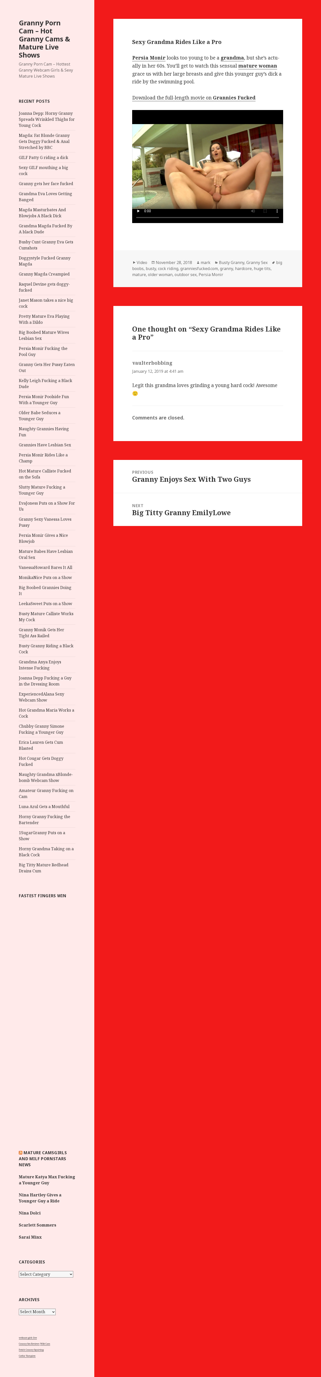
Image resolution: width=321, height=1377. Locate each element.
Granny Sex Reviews (29, 1343)
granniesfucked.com (199, 268)
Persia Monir (211, 274)
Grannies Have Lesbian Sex (45, 445)
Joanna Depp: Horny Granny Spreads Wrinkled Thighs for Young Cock (47, 119)
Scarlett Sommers (37, 1225)
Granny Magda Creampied (44, 274)
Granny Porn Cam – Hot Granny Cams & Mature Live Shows (44, 39)
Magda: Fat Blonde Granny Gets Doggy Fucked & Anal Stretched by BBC (44, 141)
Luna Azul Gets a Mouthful (44, 806)
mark (205, 262)
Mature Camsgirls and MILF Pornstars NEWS (43, 1159)
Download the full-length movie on (194, 97)
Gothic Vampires (27, 1355)
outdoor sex (186, 274)
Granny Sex (257, 262)
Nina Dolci (30, 1213)
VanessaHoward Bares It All (45, 567)
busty (151, 268)
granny (226, 268)
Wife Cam (45, 1343)
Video (142, 262)
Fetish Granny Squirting (31, 1349)
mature (139, 274)
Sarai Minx (30, 1237)
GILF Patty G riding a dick (43, 157)
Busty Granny (231, 262)
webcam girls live (28, 1337)
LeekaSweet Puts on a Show (45, 603)
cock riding (168, 268)
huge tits (262, 268)
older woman (160, 274)
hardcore (243, 268)
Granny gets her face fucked (46, 183)
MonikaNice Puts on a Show (45, 577)
